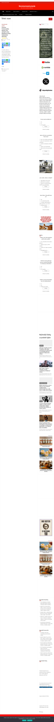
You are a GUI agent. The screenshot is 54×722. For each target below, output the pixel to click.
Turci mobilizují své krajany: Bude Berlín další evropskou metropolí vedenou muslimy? (45, 603)
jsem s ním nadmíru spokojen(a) (46, 139)
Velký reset (8, 11)
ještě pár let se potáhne (45, 182)
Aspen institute (16, 11)
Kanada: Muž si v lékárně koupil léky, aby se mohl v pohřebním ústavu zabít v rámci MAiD (46, 613)
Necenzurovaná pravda (27, 6)
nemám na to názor (44, 286)
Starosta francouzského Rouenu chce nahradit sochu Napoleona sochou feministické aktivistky (6, 32)
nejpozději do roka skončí (45, 180)
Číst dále (3, 66)
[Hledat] (50, 19)
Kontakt (20, 14)
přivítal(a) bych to (44, 250)
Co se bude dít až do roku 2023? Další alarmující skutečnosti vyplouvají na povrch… (45, 684)
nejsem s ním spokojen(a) (45, 146)
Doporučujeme (42, 707)
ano (41, 121)
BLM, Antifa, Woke (4, 24)
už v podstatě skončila (45, 200)
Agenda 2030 (24, 11)
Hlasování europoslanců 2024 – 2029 (10, 14)
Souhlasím (24, 720)
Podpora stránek (28, 14)
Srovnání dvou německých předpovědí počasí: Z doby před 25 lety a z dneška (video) (46, 623)
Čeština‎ (42, 24)
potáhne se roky (44, 205)
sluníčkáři (3, 25)
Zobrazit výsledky (46, 129)
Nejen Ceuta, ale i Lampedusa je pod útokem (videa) (45, 634)
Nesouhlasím (30, 720)
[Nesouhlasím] (52, 719)
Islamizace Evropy (33, 11)
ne (41, 123)
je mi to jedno (43, 124)
